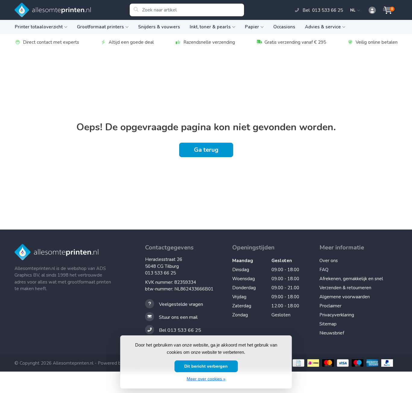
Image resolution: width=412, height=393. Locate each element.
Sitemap (328, 324)
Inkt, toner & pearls (210, 27)
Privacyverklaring (336, 315)
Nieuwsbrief (331, 333)
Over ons (328, 261)
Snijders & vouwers (159, 27)
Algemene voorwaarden (344, 297)
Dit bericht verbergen (206, 366)
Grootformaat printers (100, 27)
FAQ (323, 270)
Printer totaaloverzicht (39, 27)
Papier (252, 27)
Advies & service (323, 27)
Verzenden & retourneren (345, 288)
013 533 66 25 (160, 273)
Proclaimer (330, 306)
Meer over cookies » (206, 378)
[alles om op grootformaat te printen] (71, 10)
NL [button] (353, 10)
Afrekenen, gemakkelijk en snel (351, 279)
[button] (368, 10)
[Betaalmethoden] (297, 363)
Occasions (284, 27)
